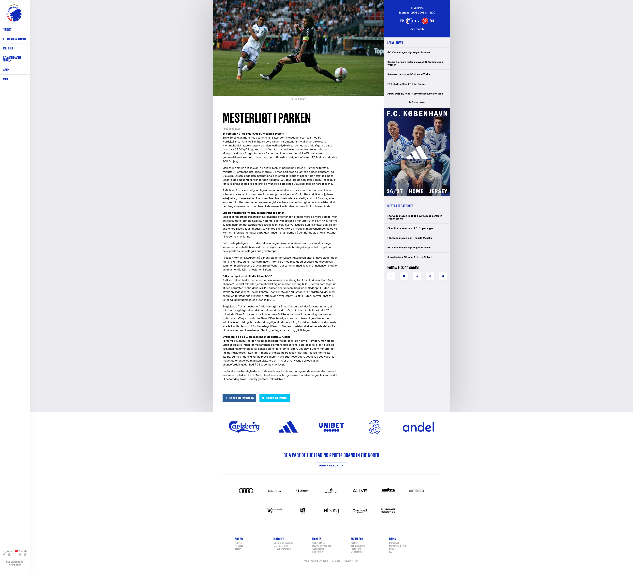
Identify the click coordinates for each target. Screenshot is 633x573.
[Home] (14, 14)
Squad (239, 538)
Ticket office (318, 543)
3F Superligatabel (282, 549)
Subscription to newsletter (15, 563)
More (6, 79)
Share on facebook (241, 397)
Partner (354, 543)
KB (390, 552)
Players (238, 543)
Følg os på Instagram (14, 554)
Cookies (336, 561)
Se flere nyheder (417, 102)
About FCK (357, 538)
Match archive (280, 546)
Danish (23, 551)
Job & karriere (358, 546)
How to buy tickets (321, 546)
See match (417, 29)
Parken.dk (394, 543)
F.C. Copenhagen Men (14, 39)
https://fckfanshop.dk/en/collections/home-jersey (415, 111)
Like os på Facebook (4, 554)
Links (392, 538)
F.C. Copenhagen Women (12, 59)
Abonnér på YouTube (19, 554)
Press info (356, 549)
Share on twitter (276, 397)
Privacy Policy (351, 561)
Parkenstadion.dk (398, 546)
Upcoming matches (283, 543)
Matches (8, 48)
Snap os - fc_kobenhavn (9, 554)
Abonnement (318, 549)
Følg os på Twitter (25, 554)
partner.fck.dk (331, 465)
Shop (6, 70)
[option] (298, 48)
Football (239, 546)
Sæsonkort (317, 552)
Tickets (7, 29)
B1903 (392, 549)
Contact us (356, 552)
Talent (238, 549)
